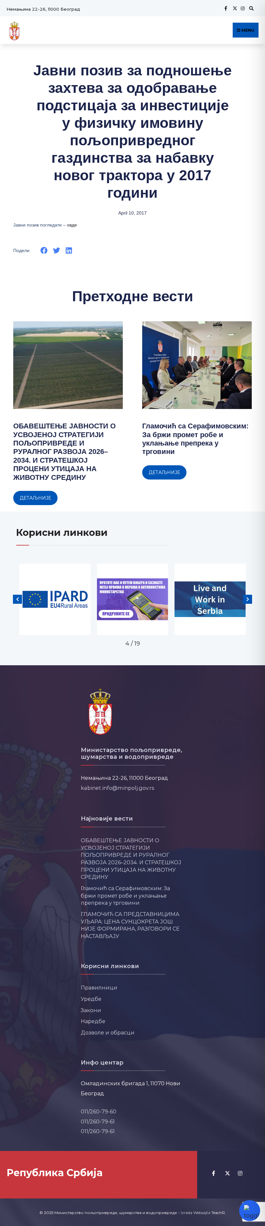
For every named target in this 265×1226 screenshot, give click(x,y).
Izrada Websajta (195, 1212)
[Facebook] (225, 8)
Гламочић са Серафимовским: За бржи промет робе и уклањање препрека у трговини (195, 439)
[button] (44, 250)
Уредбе (91, 999)
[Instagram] (242, 8)
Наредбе (93, 1021)
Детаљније (35, 498)
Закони (91, 1010)
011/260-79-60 (98, 1111)
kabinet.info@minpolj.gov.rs (117, 788)
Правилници (99, 987)
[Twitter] (234, 8)
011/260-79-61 (98, 1121)
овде (72, 224)
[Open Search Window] (250, 8)
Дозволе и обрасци (107, 1032)
